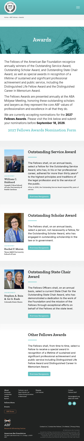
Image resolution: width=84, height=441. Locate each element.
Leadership (8, 394)
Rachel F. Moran (13, 249)
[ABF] (40, 7)
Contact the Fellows (54, 426)
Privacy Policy (75, 426)
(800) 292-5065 (73, 398)
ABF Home (10, 411)
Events (7, 407)
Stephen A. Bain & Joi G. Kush (13, 297)
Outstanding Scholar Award (52, 215)
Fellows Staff (72, 392)
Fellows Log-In (23, 390)
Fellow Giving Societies (25, 394)
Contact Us (43, 426)
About (6, 390)
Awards (6, 396)
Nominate (7, 392)
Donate (38, 390)
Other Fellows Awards (47, 334)
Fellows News (9, 403)
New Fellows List (23, 392)
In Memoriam (22, 396)
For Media (66, 426)
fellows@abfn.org (74, 396)
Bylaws (6, 398)
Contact (70, 390)
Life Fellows (40, 392)
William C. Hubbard (10, 181)
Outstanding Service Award (52, 151)
